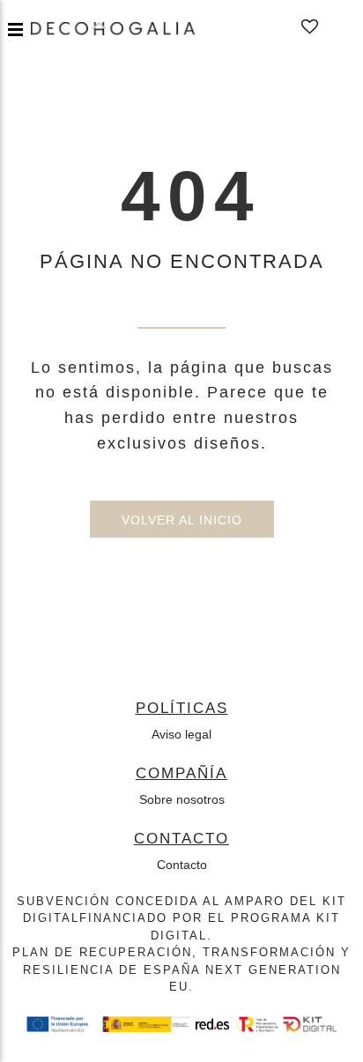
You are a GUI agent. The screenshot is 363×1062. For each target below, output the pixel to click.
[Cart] (335, 28)
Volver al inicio (182, 520)
